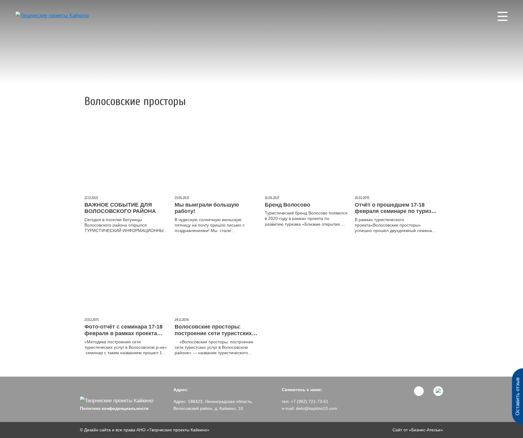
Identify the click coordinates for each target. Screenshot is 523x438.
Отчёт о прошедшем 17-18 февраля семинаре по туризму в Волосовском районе (396, 211)
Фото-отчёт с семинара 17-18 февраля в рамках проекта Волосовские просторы (123, 333)
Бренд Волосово (287, 205)
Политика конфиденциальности (114, 408)
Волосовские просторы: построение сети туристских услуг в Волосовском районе (214, 333)
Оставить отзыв (517, 397)
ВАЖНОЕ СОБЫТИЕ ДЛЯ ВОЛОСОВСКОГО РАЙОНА (120, 208)
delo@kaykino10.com (316, 408)
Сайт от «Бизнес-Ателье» (418, 429)
